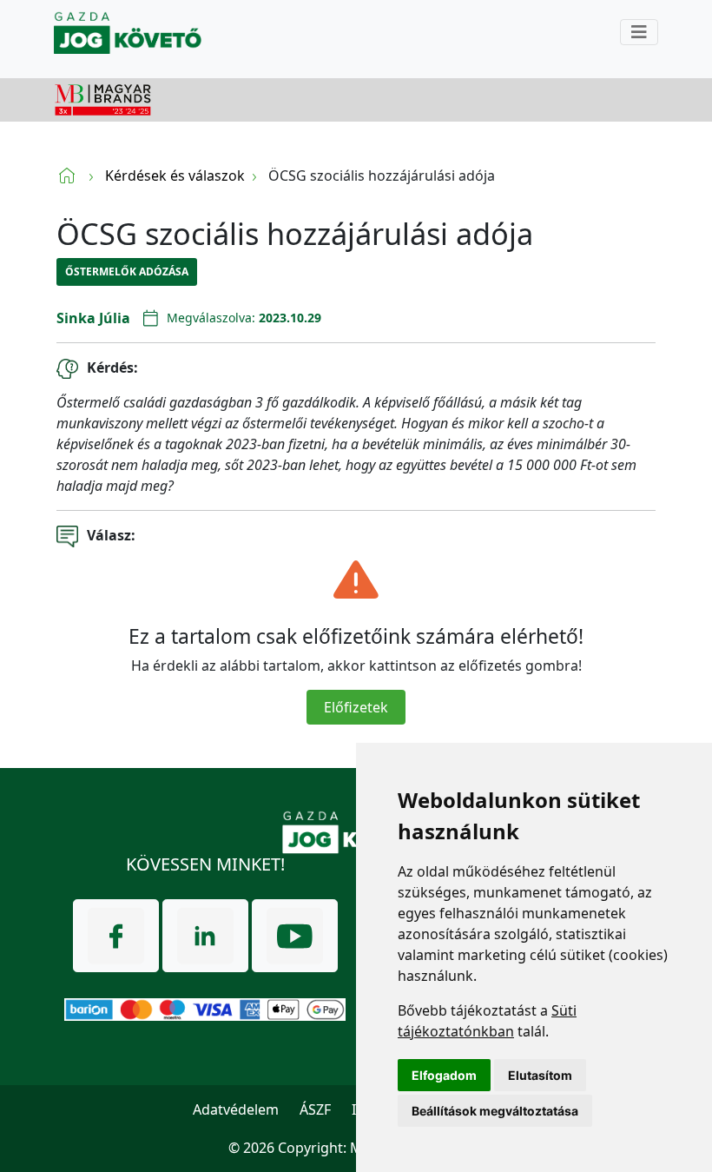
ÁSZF (315, 1109)
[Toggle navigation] (639, 32)
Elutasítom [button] (540, 1075)
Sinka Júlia (93, 318)
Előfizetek (356, 707)
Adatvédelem (236, 1109)
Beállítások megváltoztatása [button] (495, 1110)
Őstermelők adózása (126, 271)
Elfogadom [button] (444, 1075)
